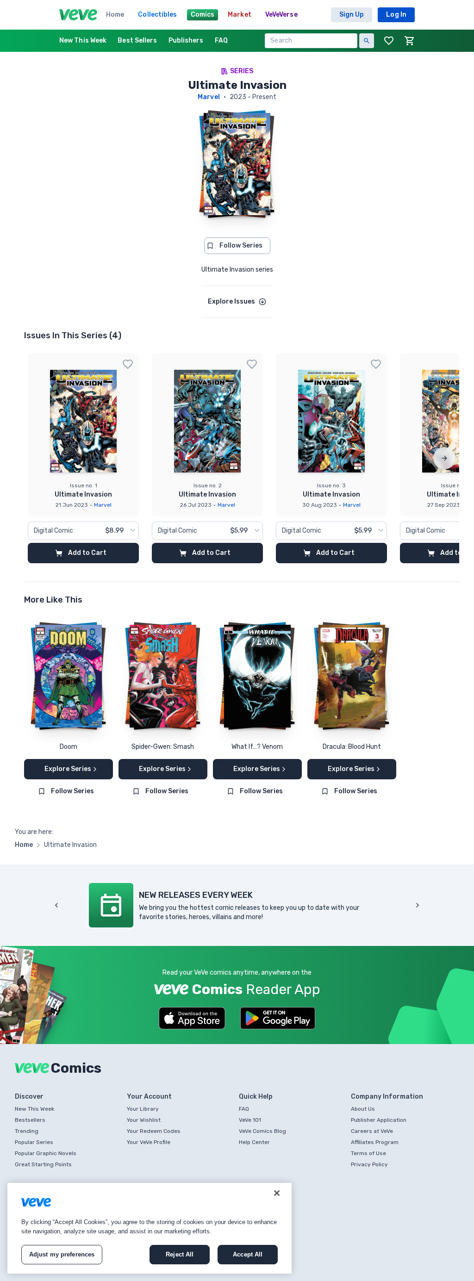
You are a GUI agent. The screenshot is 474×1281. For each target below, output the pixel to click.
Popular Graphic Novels (45, 1153)
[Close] (277, 1193)
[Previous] (56, 905)
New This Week (34, 1109)
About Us (363, 1109)
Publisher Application (378, 1120)
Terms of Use (368, 1153)
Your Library (143, 1109)
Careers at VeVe (372, 1131)
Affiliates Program (375, 1142)
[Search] (366, 40)
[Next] (444, 458)
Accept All (247, 1254)
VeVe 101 (250, 1120)
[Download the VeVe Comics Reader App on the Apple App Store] (192, 1018)
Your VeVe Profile (148, 1142)
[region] (149, 1228)
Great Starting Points (43, 1164)
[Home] (78, 14)
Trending (26, 1131)
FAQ (244, 1109)
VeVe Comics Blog (262, 1131)
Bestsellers (30, 1120)
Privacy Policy (369, 1164)
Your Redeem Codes (154, 1131)
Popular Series (34, 1142)
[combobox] (83, 531)
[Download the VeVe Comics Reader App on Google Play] (277, 1018)
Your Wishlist (144, 1120)
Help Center (254, 1142)
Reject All (179, 1254)
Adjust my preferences (62, 1254)
